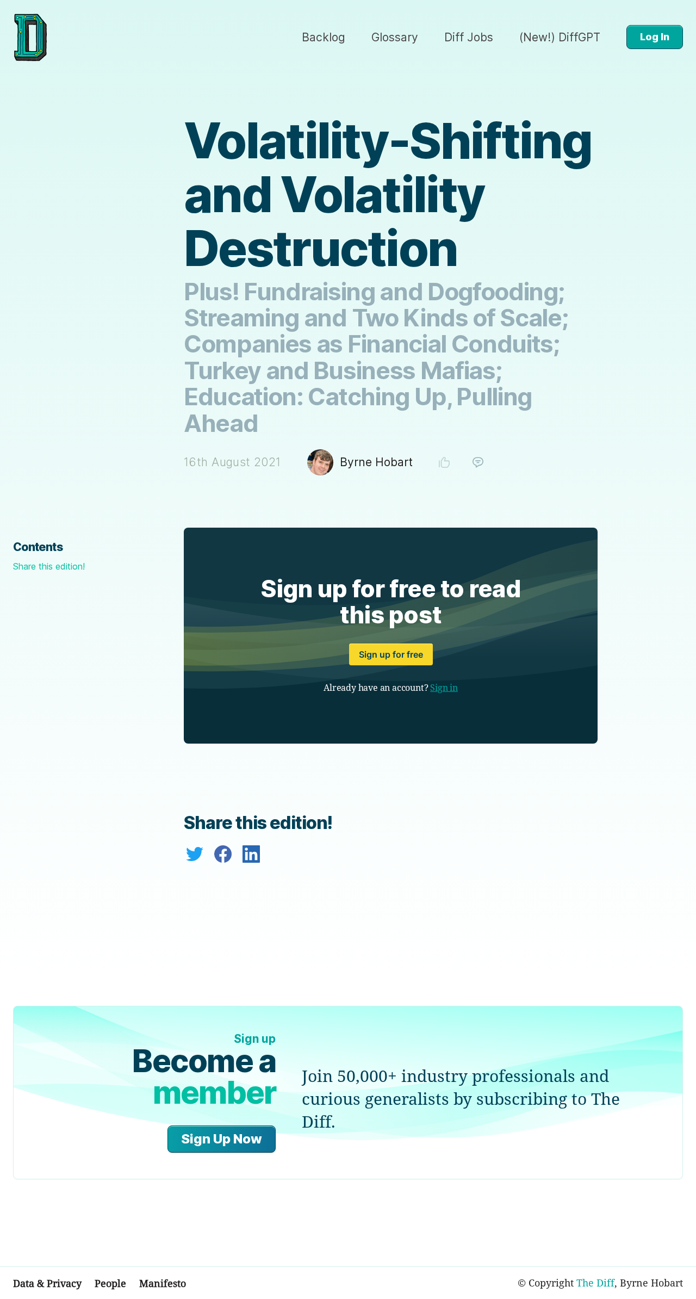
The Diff (595, 1282)
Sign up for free (391, 654)
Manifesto (162, 1283)
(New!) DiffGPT (559, 37)
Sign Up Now (221, 1139)
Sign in (444, 688)
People (110, 1283)
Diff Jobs (468, 37)
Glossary (394, 37)
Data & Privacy (47, 1283)
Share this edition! (49, 566)
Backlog (323, 37)
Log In (654, 36)
